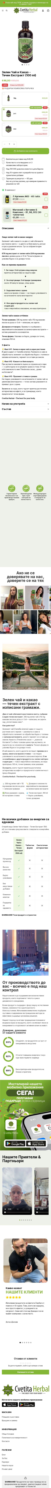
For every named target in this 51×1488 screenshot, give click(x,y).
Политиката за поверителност (14, 1437)
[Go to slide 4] (25, 1220)
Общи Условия (8, 1434)
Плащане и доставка (10, 1417)
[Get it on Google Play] (15, 1143)
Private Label (7, 1469)
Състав (6, 409)
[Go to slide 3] (23, 1220)
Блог (4, 1455)
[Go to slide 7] (31, 1220)
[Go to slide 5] (27, 1220)
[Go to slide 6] (29, 1220)
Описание (8, 228)
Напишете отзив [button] (25, 1372)
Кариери (5, 1462)
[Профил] (43, 10)
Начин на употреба (13, 403)
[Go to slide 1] (19, 1220)
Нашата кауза (7, 1465)
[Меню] (2, 10)
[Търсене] (7, 10)
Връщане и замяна (9, 1420)
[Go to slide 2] (21, 1220)
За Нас (4, 1458)
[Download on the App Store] (36, 1143)
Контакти (5, 1441)
